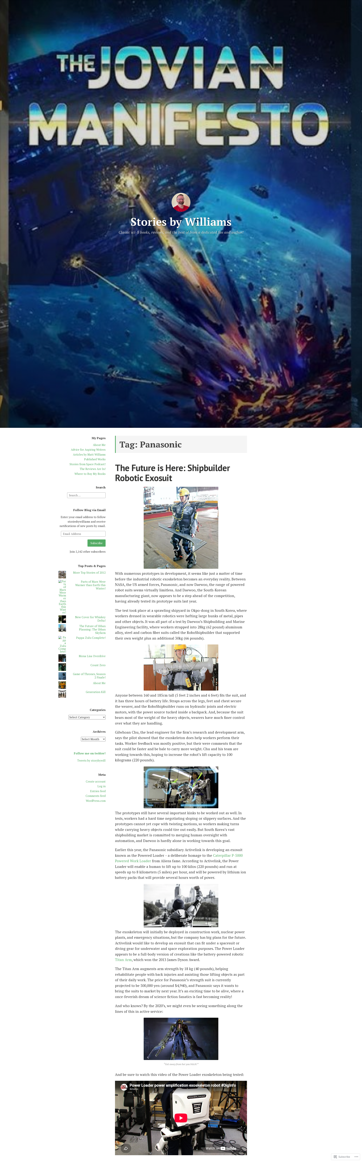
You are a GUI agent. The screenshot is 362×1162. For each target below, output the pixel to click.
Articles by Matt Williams (89, 454)
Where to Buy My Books (90, 474)
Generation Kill (96, 692)
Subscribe (96, 543)
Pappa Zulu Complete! (91, 638)
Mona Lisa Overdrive (92, 656)
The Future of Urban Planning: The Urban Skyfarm (92, 629)
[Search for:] (86, 495)
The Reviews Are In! (93, 469)
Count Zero (98, 665)
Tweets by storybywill (91, 760)
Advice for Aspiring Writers (88, 449)
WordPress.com (96, 801)
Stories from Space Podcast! (88, 464)
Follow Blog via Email (89, 510)
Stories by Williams (181, 221)
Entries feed (98, 791)
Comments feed (96, 796)
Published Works (95, 459)
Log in (101, 786)
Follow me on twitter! (90, 753)
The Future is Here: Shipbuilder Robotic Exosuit (172, 472)
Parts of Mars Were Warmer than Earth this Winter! (90, 585)
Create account (96, 781)
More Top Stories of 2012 (89, 572)
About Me (99, 445)
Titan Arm (123, 959)
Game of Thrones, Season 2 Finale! (89, 675)
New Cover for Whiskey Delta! (90, 618)
